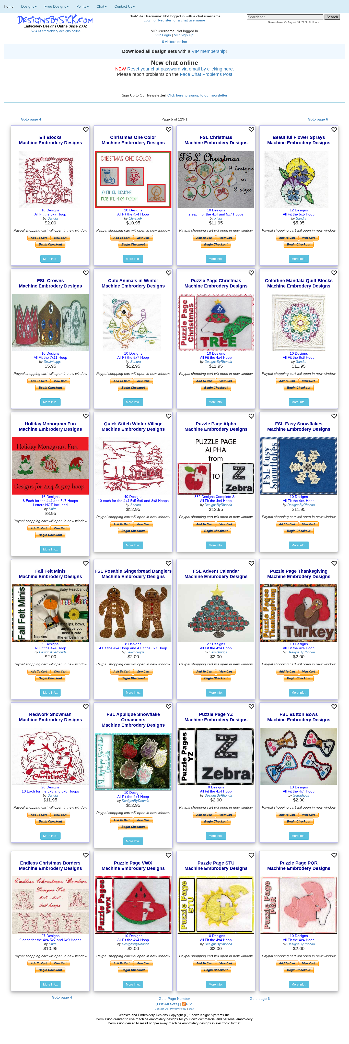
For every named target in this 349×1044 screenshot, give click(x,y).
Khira (218, 218)
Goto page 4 (31, 119)
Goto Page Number (174, 999)
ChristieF (135, 218)
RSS (189, 1004)
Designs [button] (27, 6)
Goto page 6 (318, 119)
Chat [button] (100, 6)
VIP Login (163, 35)
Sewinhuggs (53, 362)
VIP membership (209, 51)
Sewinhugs (301, 795)
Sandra (53, 218)
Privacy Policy (178, 1008)
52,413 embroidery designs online (55, 31)
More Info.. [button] (50, 259)
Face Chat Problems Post (206, 74)
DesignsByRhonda (218, 362)
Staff (191, 1008)
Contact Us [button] (123, 6)
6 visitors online (174, 42)
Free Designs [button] (55, 6)
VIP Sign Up (183, 35)
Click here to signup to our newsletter (197, 95)
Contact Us (161, 1008)
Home (9, 6)
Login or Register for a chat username (174, 20)
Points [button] (81, 6)
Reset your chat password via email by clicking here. (180, 68)
